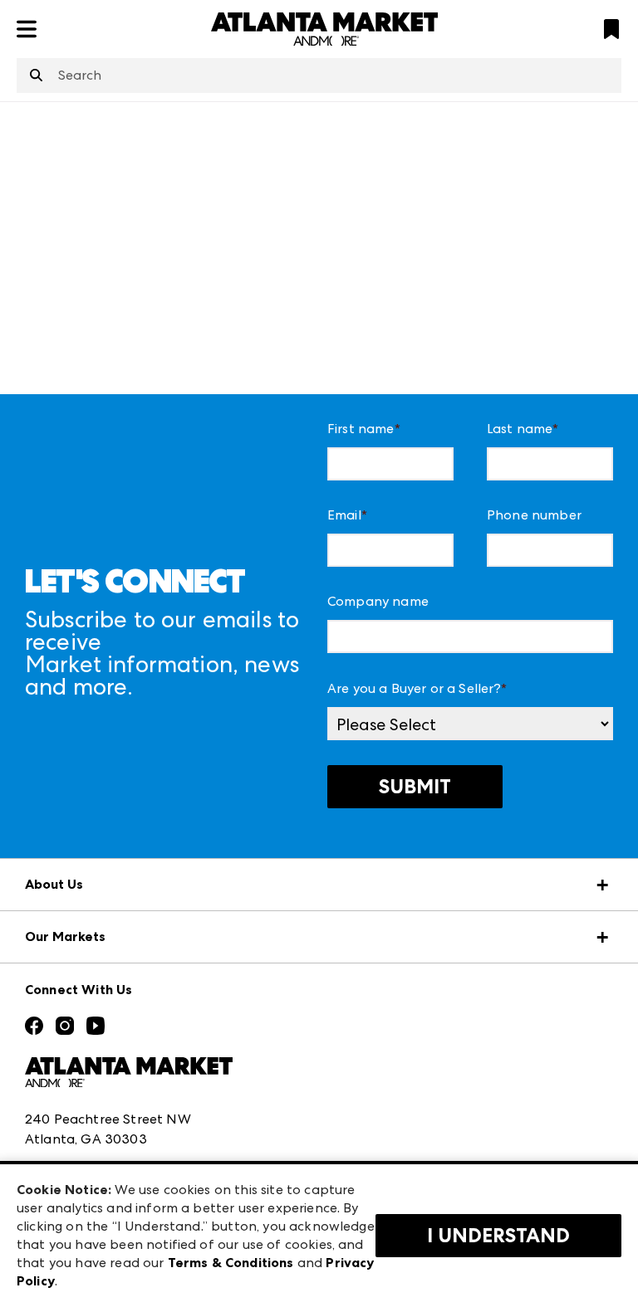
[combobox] (319, 75)
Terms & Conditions (231, 1262)
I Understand (498, 1235)
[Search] (36, 76)
